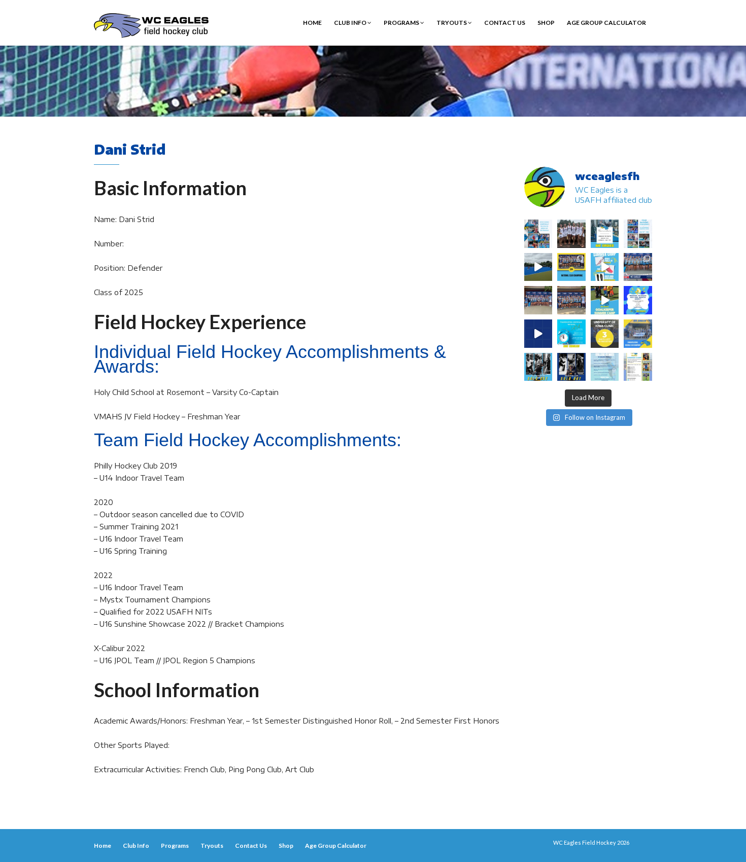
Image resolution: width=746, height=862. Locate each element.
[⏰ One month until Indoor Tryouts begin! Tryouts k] (638, 300)
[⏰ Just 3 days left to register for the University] (605, 333)
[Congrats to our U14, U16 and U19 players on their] (638, 333)
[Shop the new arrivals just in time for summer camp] (605, 267)
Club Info (350, 22)
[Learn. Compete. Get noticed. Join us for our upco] (605, 367)
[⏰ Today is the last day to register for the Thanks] (571, 333)
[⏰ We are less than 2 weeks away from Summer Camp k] (605, 300)
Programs (402, 22)
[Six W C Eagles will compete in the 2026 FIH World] (538, 234)
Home (312, 22)
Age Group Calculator (606, 22)
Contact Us (504, 22)
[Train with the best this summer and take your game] (638, 367)
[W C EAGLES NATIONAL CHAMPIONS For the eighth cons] (571, 267)
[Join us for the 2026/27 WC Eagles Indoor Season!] (605, 234)
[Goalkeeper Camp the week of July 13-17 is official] (538, 367)
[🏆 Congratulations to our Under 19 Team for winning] (638, 267)
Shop (546, 22)
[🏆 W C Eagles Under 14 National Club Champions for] (571, 300)
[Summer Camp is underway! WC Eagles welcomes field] (538, 267)
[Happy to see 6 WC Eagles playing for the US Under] (638, 234)
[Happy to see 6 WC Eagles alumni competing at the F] (538, 333)
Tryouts (452, 22)
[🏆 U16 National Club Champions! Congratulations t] (538, 300)
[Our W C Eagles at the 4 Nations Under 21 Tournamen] (571, 234)
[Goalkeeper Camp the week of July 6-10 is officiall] (571, 367)
